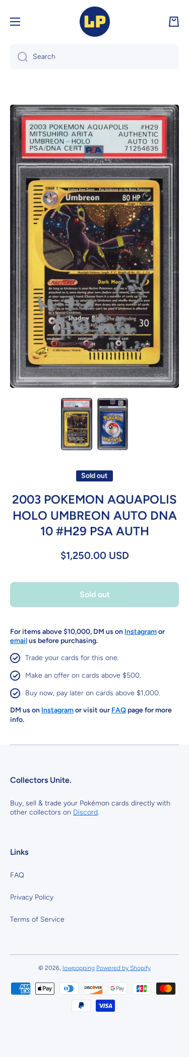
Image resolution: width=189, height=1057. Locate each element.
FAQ (17, 875)
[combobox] (94, 56)
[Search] (19, 56)
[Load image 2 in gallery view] (113, 424)
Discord (85, 812)
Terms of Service (37, 919)
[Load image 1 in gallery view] (76, 424)
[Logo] (95, 22)
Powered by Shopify (123, 967)
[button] (174, 22)
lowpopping (78, 967)
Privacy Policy (31, 897)
